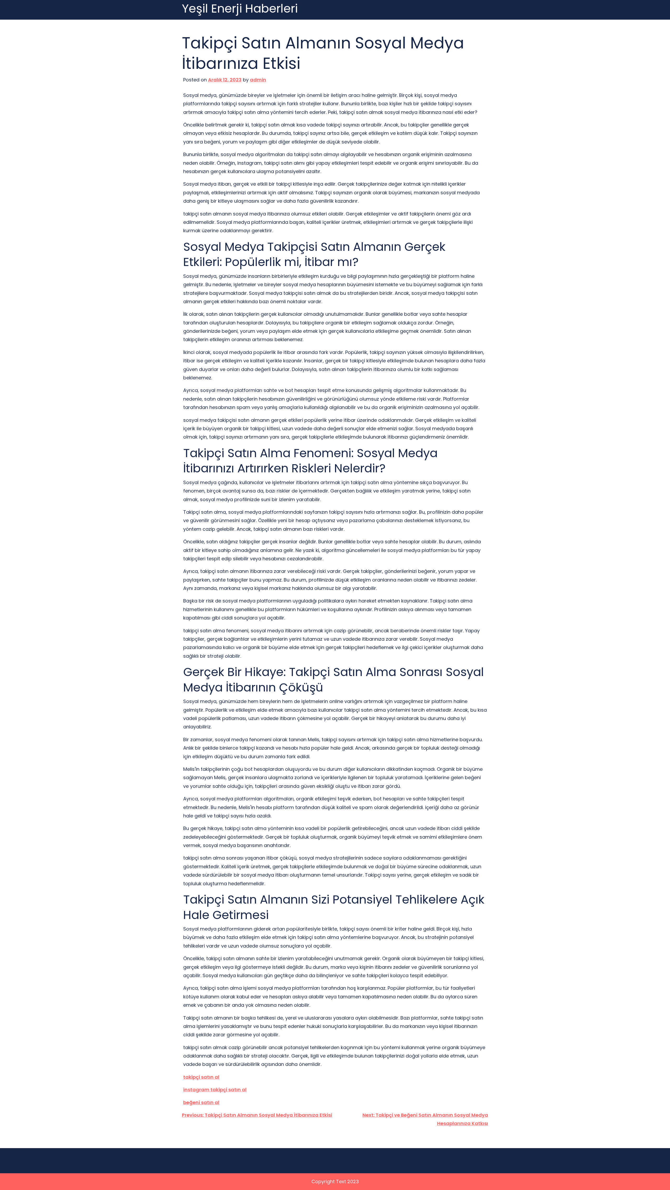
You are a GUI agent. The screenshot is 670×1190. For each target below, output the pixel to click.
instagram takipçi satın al (215, 1089)
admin (258, 79)
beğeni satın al (201, 1102)
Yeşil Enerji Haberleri (240, 8)
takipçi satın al (201, 1077)
